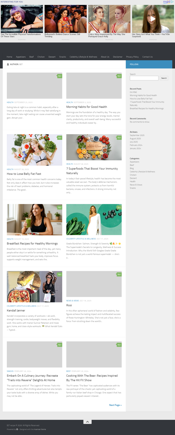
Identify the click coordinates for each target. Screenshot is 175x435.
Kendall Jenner (16, 310)
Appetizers (21, 56)
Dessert (52, 56)
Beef (31, 56)
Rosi (69, 305)
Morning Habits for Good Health (86, 107)
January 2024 (135, 148)
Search (133, 74)
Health (10, 102)
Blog (132, 168)
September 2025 (137, 135)
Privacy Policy (132, 56)
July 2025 (134, 142)
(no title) (133, 92)
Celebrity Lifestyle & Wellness (83, 56)
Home (9, 56)
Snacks (62, 56)
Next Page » (115, 405)
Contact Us (147, 56)
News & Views (72, 301)
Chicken (41, 56)
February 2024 (136, 145)
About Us (105, 56)
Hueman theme (40, 429)
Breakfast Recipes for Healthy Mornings (32, 243)
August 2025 (135, 138)
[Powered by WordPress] (17, 429)
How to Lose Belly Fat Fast (24, 174)
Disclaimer (117, 56)
